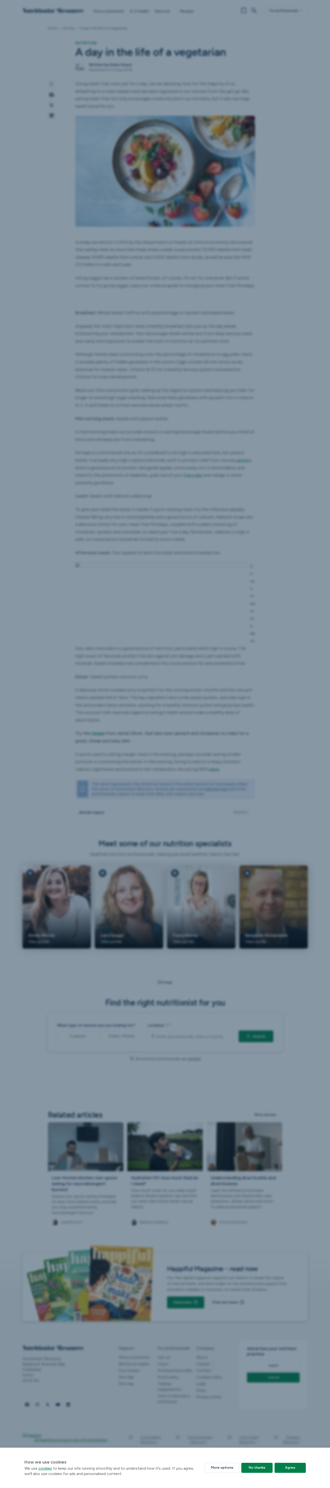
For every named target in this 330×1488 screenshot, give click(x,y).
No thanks (257, 1467)
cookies (45, 1468)
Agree (290, 1467)
